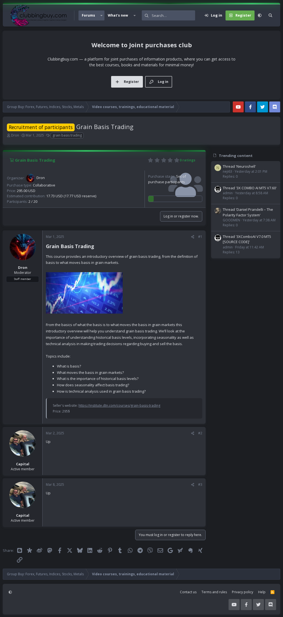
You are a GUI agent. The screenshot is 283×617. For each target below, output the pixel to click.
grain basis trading (67, 135)
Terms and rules (214, 592)
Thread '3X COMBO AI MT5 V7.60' (250, 187)
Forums (88, 15)
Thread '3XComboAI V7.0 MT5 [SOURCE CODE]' (247, 239)
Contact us (188, 592)
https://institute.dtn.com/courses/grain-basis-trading (119, 405)
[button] (101, 15)
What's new (118, 15)
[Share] (192, 236)
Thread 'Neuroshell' (239, 166)
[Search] (270, 15)
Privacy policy (242, 592)
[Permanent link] (96, 246)
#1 (200, 236)
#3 (200, 484)
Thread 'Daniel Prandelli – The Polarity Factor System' (248, 212)
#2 (200, 433)
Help (262, 592)
